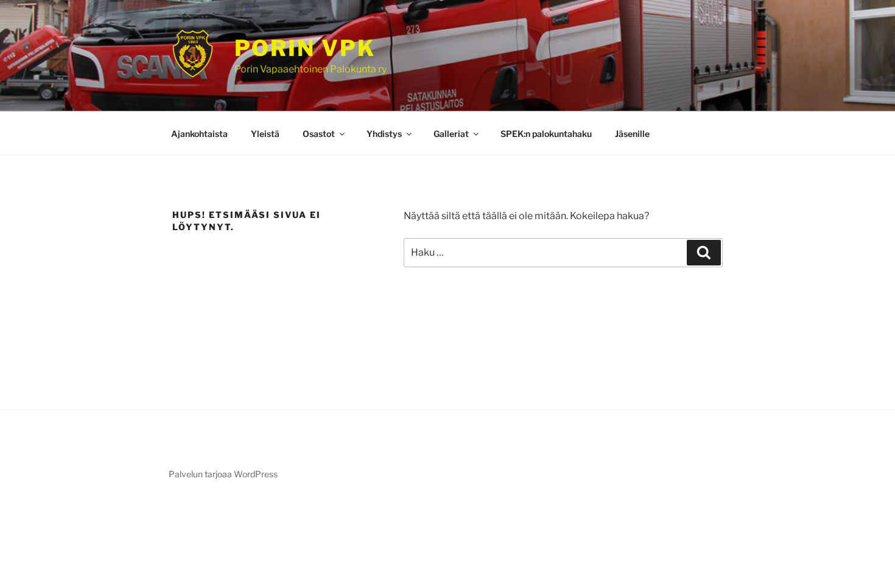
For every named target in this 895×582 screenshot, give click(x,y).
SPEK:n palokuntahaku (546, 133)
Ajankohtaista (199, 133)
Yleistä (265, 133)
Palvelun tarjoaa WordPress (223, 474)
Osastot (319, 133)
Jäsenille (632, 133)
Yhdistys (384, 133)
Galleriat (451, 133)
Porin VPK (305, 48)
